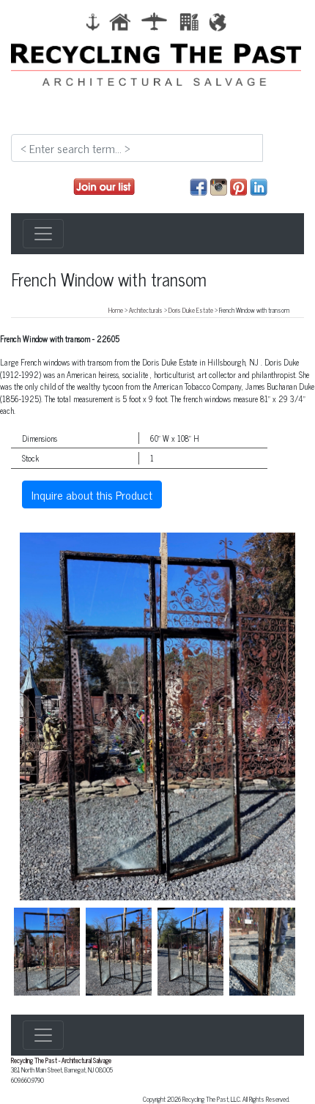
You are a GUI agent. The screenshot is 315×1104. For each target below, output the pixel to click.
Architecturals (146, 310)
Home (115, 310)
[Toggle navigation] (43, 233)
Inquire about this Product (92, 494)
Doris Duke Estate (190, 310)
